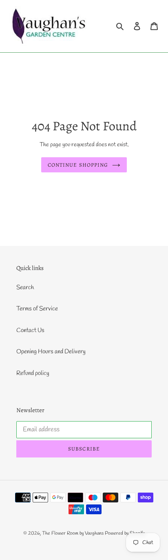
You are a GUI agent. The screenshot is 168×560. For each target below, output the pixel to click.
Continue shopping (78, 164)
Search (25, 287)
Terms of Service (37, 309)
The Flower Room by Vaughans (73, 533)
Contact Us (30, 330)
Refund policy (32, 373)
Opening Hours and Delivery (51, 352)
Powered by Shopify (125, 533)
